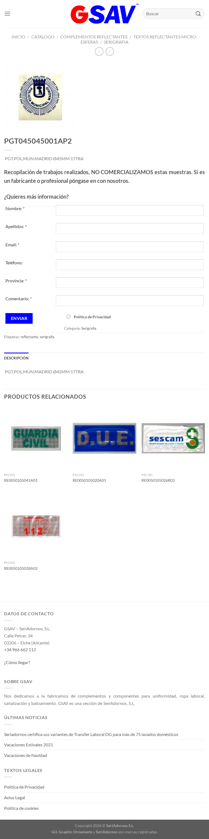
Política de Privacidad (92, 316)
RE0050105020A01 (89, 480)
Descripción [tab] (16, 358)
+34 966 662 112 (20, 649)
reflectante (29, 337)
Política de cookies (21, 808)
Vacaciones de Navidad (25, 755)
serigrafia (47, 337)
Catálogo (42, 36)
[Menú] (7, 13)
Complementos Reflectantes (93, 36)
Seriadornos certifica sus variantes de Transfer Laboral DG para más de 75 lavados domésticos (91, 734)
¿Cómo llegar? (17, 662)
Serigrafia (116, 41)
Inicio (18, 36)
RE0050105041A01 (21, 480)
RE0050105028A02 (21, 568)
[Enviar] (198, 13)
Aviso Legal (14, 797)
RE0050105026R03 (158, 480)
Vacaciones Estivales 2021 (28, 744)
